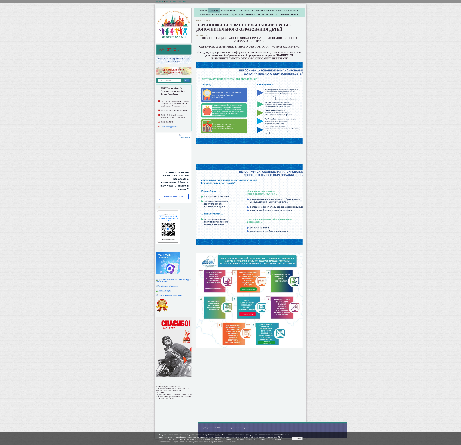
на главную (160, 1)
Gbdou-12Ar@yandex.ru (169, 127)
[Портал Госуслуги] (163, 290)
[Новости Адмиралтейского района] (169, 295)
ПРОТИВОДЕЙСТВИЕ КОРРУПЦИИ (266, 10)
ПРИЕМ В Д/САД (228, 10)
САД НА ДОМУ (237, 15)
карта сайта (182, 1)
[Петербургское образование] (167, 286)
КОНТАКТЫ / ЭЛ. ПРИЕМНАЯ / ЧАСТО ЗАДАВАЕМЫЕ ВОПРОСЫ (273, 15)
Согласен (297, 438)
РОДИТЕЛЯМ (243, 10)
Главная (198, 20)
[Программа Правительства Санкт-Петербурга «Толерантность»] (173, 280)
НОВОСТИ (214, 10)
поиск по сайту (171, 1)
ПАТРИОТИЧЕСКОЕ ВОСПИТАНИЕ (213, 15)
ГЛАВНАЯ (203, 10)
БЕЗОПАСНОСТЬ (291, 10)
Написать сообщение (173, 197)
